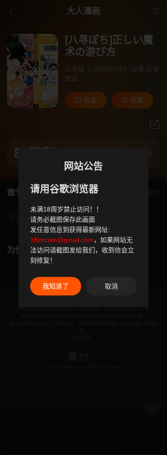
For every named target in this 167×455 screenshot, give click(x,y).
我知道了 (56, 286)
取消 (111, 286)
